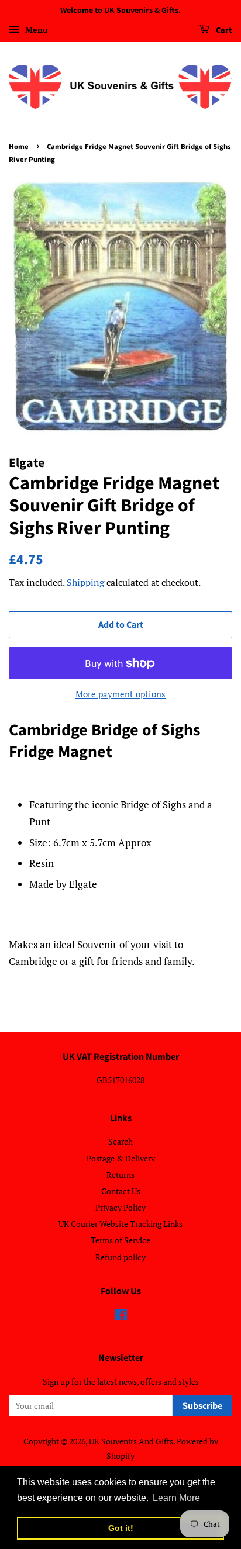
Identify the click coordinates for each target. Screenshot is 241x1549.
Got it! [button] (120, 1528)
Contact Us (120, 1191)
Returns (120, 1174)
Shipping (85, 582)
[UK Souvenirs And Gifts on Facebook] (121, 1316)
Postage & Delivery (121, 1158)
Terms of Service (120, 1240)
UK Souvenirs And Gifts (131, 1441)
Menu (35, 29)
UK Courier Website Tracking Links (120, 1223)
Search (120, 1141)
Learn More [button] (176, 1498)
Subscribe (202, 1405)
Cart (223, 30)
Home (19, 146)
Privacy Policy (120, 1207)
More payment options (120, 694)
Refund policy (120, 1257)
